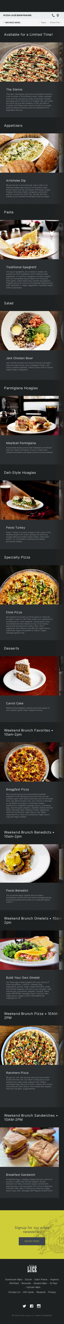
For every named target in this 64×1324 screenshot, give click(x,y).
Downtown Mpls (13, 1279)
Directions (57, 15)
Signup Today (32, 1241)
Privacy (52, 1292)
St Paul (53, 1283)
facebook (32, 1307)
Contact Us (14, 1292)
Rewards (41, 1292)
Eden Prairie (41, 1279)
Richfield (14, 1283)
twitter (25, 1307)
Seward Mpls (40, 1283)
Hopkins (54, 1279)
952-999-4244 (53, 15)
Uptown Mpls (33, 1287)
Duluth (28, 1279)
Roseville (26, 1283)
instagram (39, 1307)
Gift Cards (28, 1292)
